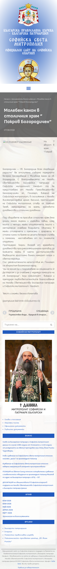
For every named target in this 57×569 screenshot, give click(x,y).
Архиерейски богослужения (23, 99)
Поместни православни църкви (19, 535)
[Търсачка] (51, 325)
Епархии (8, 532)
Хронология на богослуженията (16, 516)
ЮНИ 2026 (7, 504)
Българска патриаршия (16, 528)
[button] (28, 88)
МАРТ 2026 (7, 513)
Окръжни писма (12, 423)
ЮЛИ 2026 (7, 501)
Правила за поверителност (28, 568)
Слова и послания (13, 419)
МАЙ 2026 (7, 507)
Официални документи (15, 426)
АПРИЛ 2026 (8, 510)
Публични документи (14, 429)
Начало (7, 99)
